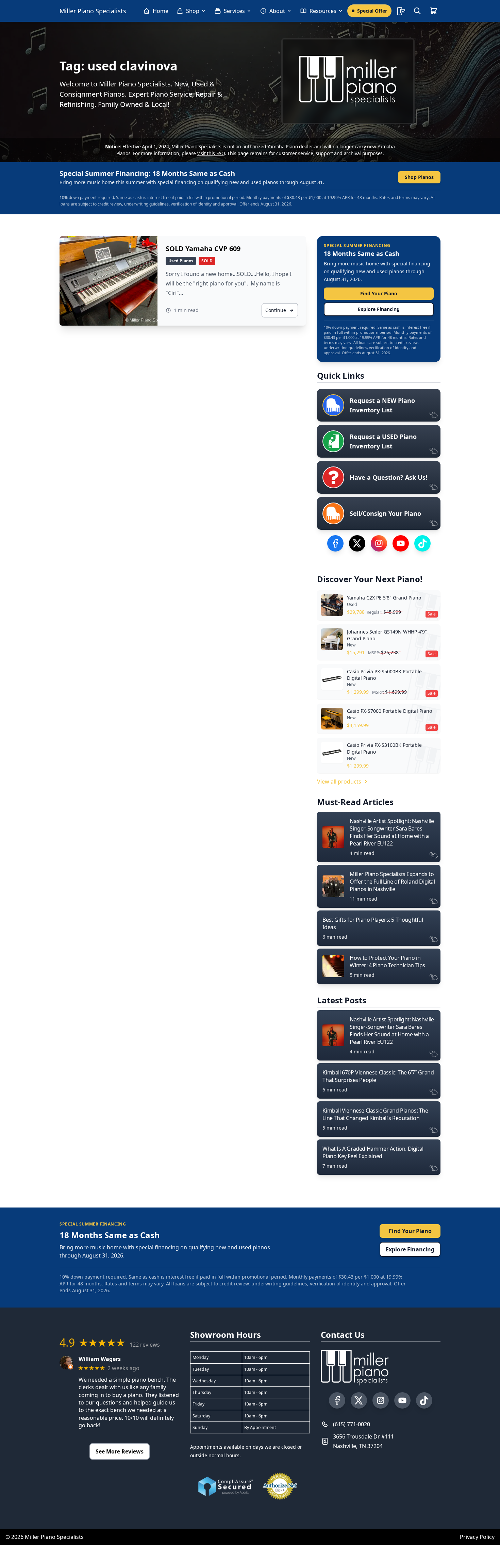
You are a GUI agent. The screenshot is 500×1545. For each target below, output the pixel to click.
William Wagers (100, 1359)
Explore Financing (379, 309)
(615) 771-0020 (351, 1424)
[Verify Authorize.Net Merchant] (280, 1486)
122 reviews (145, 1344)
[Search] (417, 11)
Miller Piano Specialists (93, 11)
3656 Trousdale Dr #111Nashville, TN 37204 (363, 1441)
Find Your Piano (378, 293)
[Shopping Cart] (433, 11)
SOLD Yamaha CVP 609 (203, 248)
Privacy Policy (477, 1537)
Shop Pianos (419, 177)
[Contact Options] (401, 11)
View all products (339, 781)
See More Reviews (120, 1451)
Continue (275, 310)
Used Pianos (180, 261)
